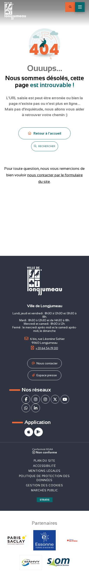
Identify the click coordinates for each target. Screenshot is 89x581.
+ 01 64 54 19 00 (47, 348)
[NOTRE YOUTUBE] (64, 399)
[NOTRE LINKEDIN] (35, 408)
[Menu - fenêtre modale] (80, 7)
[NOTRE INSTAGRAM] (35, 399)
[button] (70, 7)
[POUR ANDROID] (38, 432)
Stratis (44, 499)
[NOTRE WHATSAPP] (26, 408)
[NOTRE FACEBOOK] (26, 399)
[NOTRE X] (55, 399)
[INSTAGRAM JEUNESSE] (45, 399)
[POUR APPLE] (28, 432)
